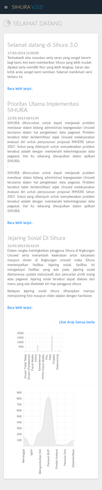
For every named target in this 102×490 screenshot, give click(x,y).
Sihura (27, 7)
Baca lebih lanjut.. (20, 89)
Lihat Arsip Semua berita (77, 322)
